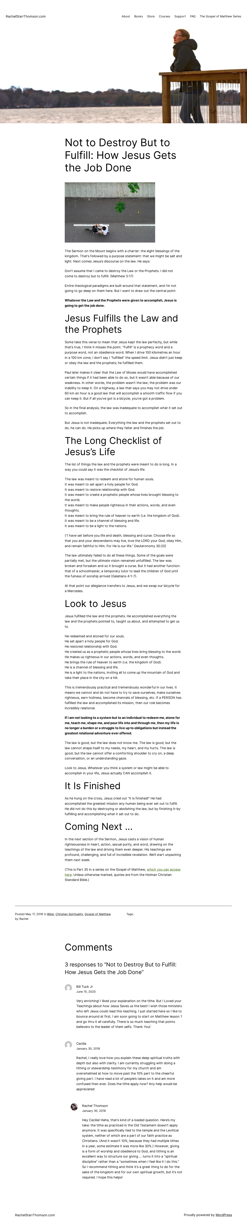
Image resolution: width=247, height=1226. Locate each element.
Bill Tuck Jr (84, 986)
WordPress (224, 1215)
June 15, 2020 (86, 991)
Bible (50, 914)
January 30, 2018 (88, 1048)
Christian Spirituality (69, 914)
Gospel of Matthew (98, 914)
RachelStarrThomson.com (26, 16)
